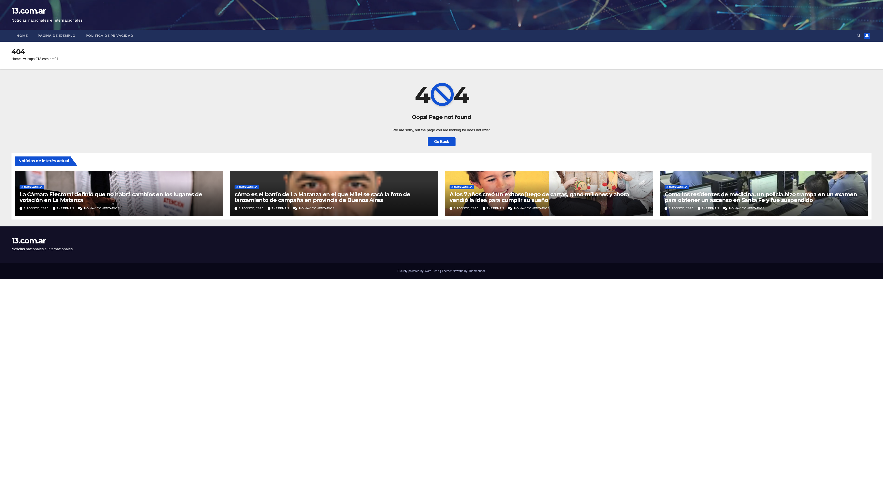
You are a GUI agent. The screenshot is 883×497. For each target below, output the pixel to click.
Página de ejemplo (57, 36)
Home (22, 36)
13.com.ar (28, 11)
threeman (66, 208)
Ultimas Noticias (32, 187)
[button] (858, 36)
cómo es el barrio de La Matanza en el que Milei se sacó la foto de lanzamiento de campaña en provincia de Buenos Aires (322, 197)
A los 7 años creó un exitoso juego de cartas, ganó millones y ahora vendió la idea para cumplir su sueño (539, 197)
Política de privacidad (109, 36)
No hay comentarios (102, 208)
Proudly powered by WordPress (418, 271)
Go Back (441, 142)
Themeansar (476, 271)
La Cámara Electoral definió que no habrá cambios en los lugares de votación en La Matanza (111, 197)
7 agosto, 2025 (36, 208)
